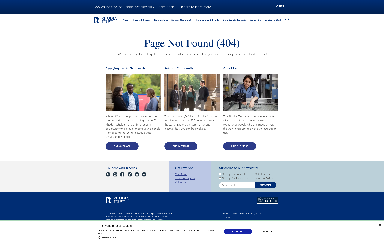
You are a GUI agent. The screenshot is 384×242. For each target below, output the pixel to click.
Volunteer (181, 182)
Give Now (181, 174)
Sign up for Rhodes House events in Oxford (247, 178)
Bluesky (136, 174)
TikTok (129, 174)
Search (287, 20)
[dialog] (192, 231)
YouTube (144, 174)
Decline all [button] (268, 231)
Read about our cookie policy (116, 233)
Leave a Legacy (185, 178)
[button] (158, 237)
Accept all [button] (237, 231)
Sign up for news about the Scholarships (245, 174)
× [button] (380, 225)
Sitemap (227, 217)
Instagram (115, 174)
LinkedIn (108, 174)
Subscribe (266, 185)
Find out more (126, 146)
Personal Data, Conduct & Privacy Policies (242, 213)
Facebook (122, 174)
